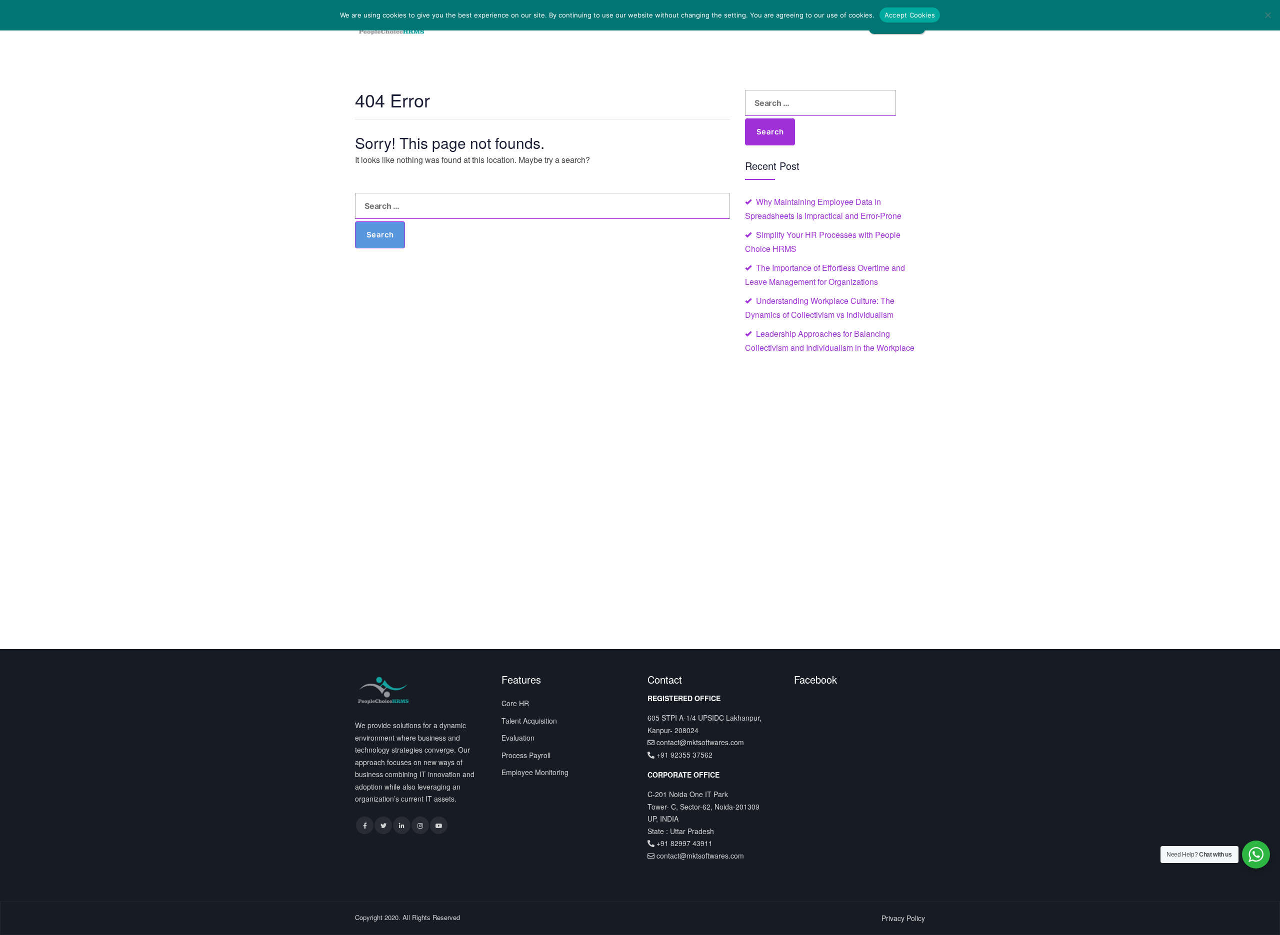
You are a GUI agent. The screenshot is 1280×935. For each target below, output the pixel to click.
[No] (1267, 15)
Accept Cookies (910, 15)
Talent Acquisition (529, 721)
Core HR (515, 703)
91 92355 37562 (686, 755)
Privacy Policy (903, 918)
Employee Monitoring (535, 772)
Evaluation (518, 738)
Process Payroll (526, 755)
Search (380, 234)
